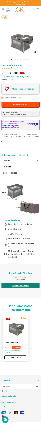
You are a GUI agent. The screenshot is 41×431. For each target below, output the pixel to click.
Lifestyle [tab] (6, 160)
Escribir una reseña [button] (20, 285)
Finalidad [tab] (7, 166)
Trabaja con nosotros (10, 407)
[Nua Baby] (18, 9)
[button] (6, 68)
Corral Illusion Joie (11, 342)
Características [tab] (10, 173)
